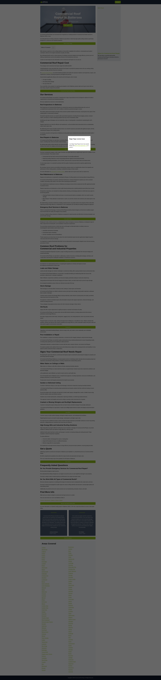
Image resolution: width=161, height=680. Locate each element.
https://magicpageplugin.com (81, 145)
